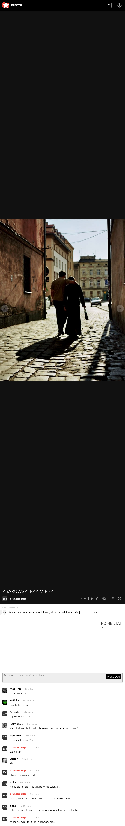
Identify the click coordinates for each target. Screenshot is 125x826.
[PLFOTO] (12, 5)
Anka (13, 782)
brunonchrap (18, 598)
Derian (14, 758)
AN (5, 783)
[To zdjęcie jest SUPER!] (91, 598)
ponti (13, 805)
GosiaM (14, 712)
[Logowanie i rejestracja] (120, 5)
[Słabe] (104, 598)
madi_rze (15, 688)
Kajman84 (16, 723)
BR (5, 598)
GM (5, 713)
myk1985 (15, 735)
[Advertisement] (51, 646)
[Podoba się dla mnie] (98, 598)
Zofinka (14, 700)
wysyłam (113, 676)
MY (5, 737)
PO (5, 807)
